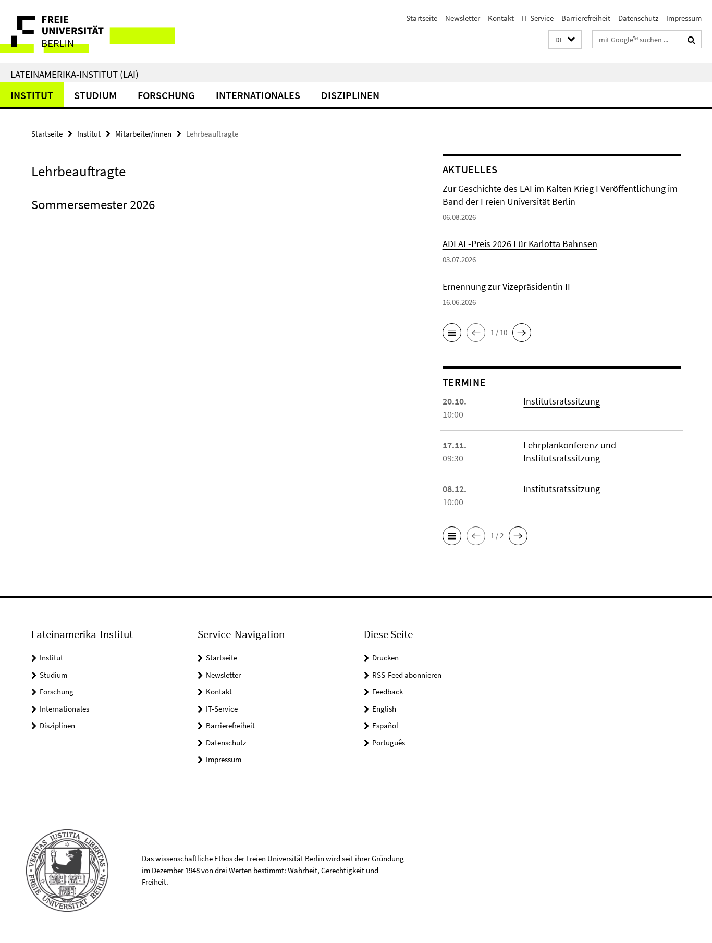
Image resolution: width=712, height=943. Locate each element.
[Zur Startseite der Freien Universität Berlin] (87, 31)
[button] (565, 40)
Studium (95, 95)
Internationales (258, 95)
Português (388, 743)
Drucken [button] (385, 658)
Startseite (421, 18)
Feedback (387, 691)
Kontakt (501, 18)
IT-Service (538, 18)
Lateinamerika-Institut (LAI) (74, 74)
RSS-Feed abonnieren (406, 675)
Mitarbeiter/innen (143, 134)
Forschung (166, 95)
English (384, 709)
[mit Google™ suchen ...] (691, 39)
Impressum (684, 18)
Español (385, 725)
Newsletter (462, 18)
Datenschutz (638, 18)
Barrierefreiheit (585, 18)
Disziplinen (350, 95)
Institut (31, 95)
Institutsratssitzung (561, 401)
